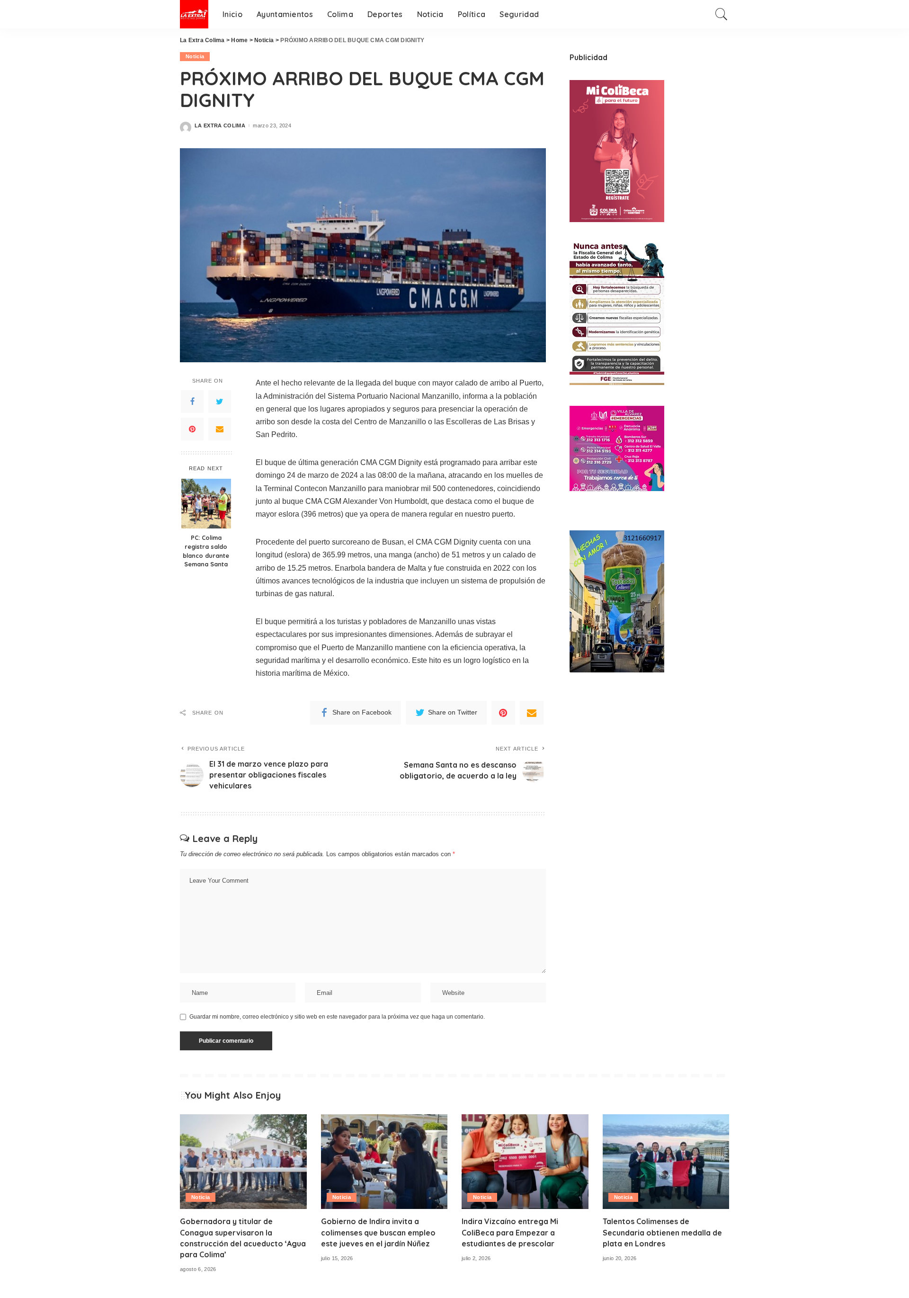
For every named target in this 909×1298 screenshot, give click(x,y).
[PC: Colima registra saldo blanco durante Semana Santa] (206, 503)
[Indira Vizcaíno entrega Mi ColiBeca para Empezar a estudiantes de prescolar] (525, 1161)
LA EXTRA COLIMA (220, 125)
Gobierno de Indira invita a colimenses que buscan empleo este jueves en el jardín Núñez (378, 1232)
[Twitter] (219, 401)
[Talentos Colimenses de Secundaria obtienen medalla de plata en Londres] (666, 1161)
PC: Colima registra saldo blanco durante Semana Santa (206, 551)
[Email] (219, 429)
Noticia (195, 56)
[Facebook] (192, 401)
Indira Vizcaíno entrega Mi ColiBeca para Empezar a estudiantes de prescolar (510, 1232)
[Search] (721, 14)
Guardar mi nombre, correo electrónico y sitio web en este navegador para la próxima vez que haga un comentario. (337, 1016)
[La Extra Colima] (194, 14)
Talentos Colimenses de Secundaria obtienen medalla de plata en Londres (662, 1232)
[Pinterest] (192, 429)
